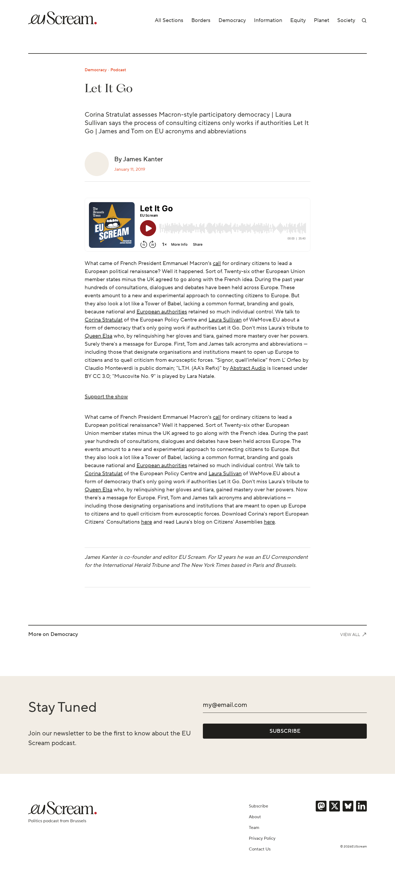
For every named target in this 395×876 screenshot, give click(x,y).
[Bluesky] (348, 806)
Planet (321, 20)
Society (346, 20)
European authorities (162, 311)
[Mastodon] (321, 806)
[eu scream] (62, 18)
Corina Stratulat (104, 319)
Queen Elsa (98, 335)
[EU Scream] (62, 808)
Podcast (118, 70)
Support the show (106, 396)
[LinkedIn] (361, 806)
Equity (298, 20)
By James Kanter (138, 159)
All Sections (169, 20)
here (146, 522)
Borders (200, 20)
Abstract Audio (248, 368)
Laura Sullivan (225, 319)
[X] (334, 806)
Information (268, 20)
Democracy (232, 20)
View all (350, 634)
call (217, 263)
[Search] (364, 20)
